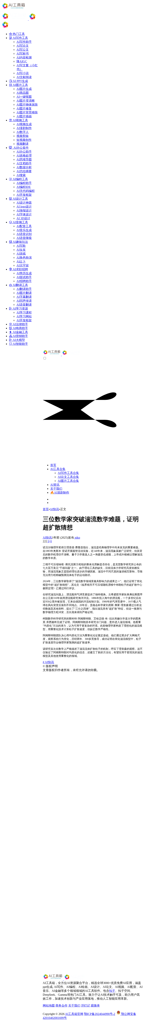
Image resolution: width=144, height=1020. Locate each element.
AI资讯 (54, 484)
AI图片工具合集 (68, 480)
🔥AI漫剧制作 (59, 492)
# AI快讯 (48, 662)
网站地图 (49, 1005)
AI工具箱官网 (74, 1014)
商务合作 (62, 1005)
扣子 (112, 990)
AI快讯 (54, 509)
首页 (53, 465)
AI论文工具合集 (68, 476)
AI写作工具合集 (68, 473)
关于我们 (56, 488)
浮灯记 (85, 1005)
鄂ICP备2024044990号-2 (99, 1014)
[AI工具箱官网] (62, 354)
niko (77, 537)
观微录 (95, 1005)
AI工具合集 (57, 469)
